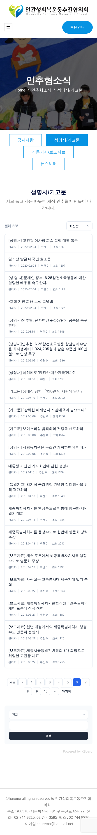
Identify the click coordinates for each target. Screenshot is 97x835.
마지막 (66, 691)
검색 (48, 736)
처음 (12, 682)
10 (46, 691)
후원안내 (77, 27)
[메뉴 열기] (8, 27)
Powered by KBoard (77, 751)
